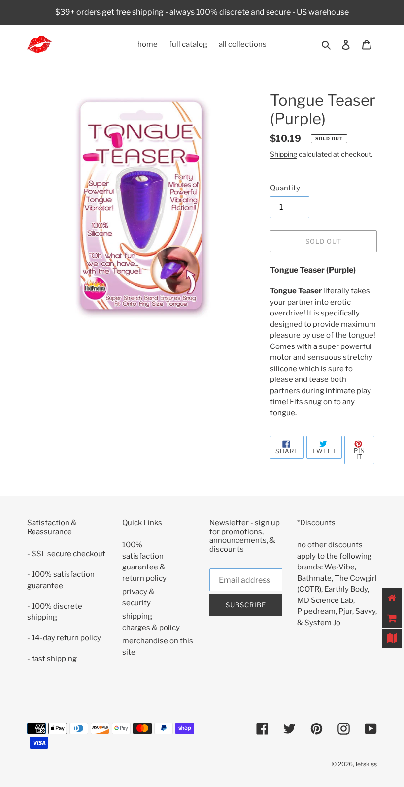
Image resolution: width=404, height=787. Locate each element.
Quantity (285, 188)
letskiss (366, 764)
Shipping (283, 154)
